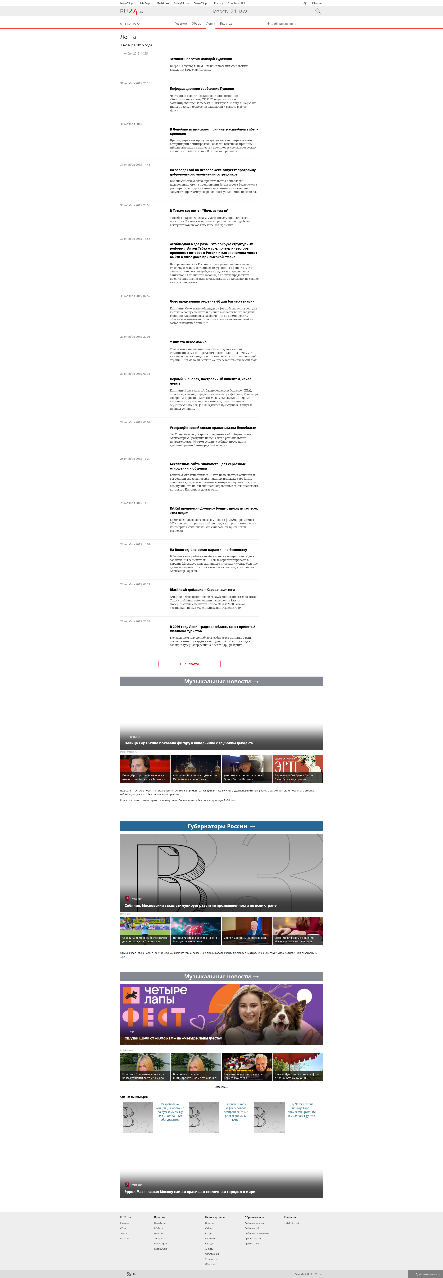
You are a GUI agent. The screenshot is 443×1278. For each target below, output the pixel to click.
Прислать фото (253, 1238)
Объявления (212, 1253)
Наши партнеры (215, 1217)
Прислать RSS (252, 1243)
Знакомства (211, 1259)
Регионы (210, 1238)
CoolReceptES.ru (238, 3)
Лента (128, 36)
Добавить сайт (252, 1228)
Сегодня (209, 1243)
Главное (124, 1223)
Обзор (123, 1228)
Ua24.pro (159, 1233)
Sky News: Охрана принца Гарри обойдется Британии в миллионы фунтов (302, 1110)
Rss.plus (125, 914)
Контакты (290, 1217)
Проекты (159, 1217)
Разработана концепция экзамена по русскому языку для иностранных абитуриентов (170, 1112)
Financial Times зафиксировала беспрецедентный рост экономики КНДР (236, 1112)
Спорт (208, 1233)
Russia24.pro (160, 1248)
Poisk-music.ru (128, 751)
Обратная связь (254, 1217)
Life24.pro (146, 3)
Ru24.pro (163, 3)
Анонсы (209, 1248)
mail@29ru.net (291, 1223)
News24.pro (127, 3)
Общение (210, 1264)
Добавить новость (255, 1223)
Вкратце (124, 1238)
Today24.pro (181, 3)
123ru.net (316, 3)
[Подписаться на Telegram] (305, 3)
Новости (209, 1223)
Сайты (208, 1228)
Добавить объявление (257, 1233)
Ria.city (218, 3)
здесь (123, 956)
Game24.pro (201, 3)
